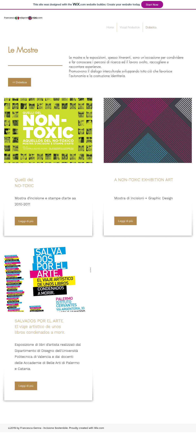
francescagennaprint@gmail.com (23, 17)
